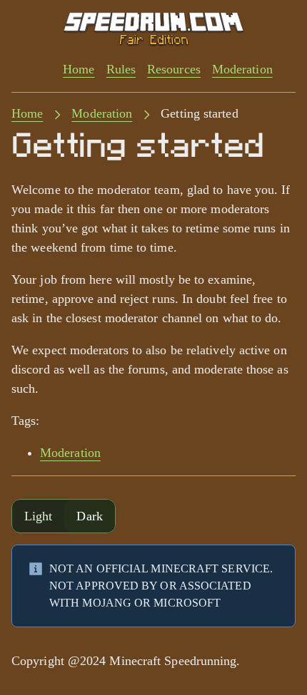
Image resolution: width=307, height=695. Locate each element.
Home (78, 69)
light (38, 516)
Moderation (242, 69)
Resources (174, 69)
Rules (121, 69)
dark (89, 516)
